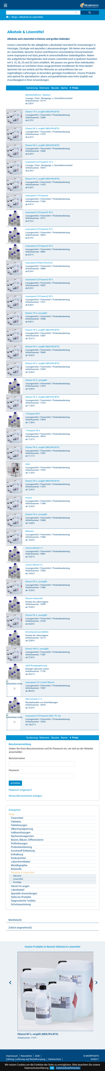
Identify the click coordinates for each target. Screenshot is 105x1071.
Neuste (55, 87)
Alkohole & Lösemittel (31, 17)
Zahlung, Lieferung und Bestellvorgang (25, 1059)
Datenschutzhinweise (68, 1067)
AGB (37, 1055)
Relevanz (44, 87)
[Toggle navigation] (5, 5)
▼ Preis (73, 87)
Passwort (14, 770)
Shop (14, 17)
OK (52, 1067)
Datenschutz (54, 1059)
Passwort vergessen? (20, 789)
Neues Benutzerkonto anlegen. (25, 795)
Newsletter (26, 1055)
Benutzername (17, 758)
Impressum (12, 1055)
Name (64, 87)
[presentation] (9, 981)
